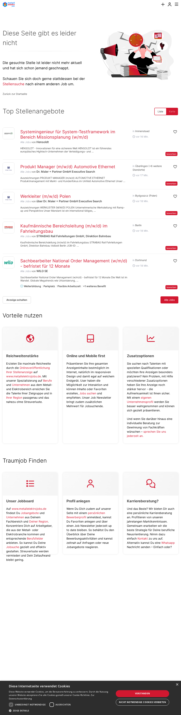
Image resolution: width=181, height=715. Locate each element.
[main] (90, 288)
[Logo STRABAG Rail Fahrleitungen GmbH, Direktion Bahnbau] (8, 227)
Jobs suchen (87, 393)
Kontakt (143, 538)
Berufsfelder (35, 538)
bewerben (171, 154)
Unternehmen (21, 385)
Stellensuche (13, 84)
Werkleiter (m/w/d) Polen (45, 196)
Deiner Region (38, 521)
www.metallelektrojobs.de (23, 376)
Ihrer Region (14, 397)
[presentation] (163, 4)
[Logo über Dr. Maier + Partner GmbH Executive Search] (8, 198)
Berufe (47, 380)
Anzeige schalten (16, 299)
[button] (172, 132)
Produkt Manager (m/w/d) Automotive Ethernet (67, 166)
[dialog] (90, 698)
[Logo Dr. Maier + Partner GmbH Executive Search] (8, 168)
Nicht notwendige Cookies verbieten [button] (142, 702)
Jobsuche (12, 547)
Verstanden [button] (142, 693)
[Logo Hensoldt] (8, 133)
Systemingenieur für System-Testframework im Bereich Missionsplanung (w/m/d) (67, 134)
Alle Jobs (25, 142)
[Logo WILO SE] (8, 262)
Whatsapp (168, 542)
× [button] (177, 684)
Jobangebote (30, 513)
